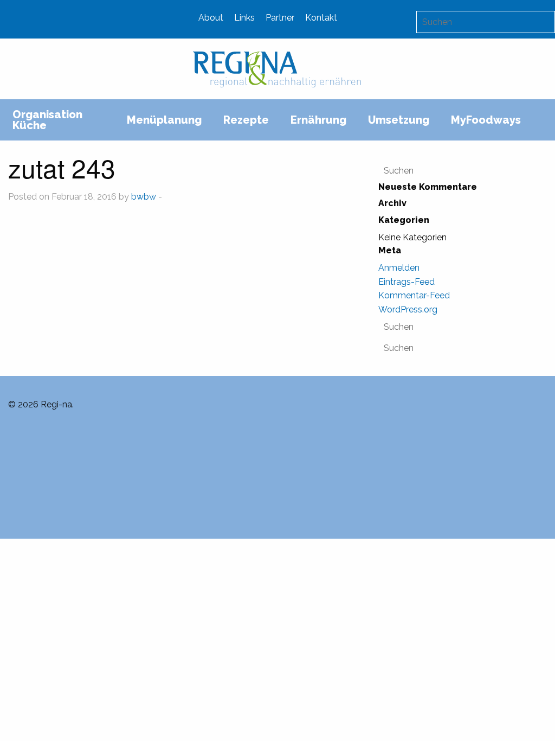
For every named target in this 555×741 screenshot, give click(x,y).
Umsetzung (398, 119)
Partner (280, 17)
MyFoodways (486, 119)
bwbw (143, 196)
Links (244, 17)
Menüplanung (164, 119)
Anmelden (399, 268)
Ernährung (318, 119)
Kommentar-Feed (414, 295)
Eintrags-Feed (406, 282)
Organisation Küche (47, 120)
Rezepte (246, 119)
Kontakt (321, 17)
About (210, 17)
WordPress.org (407, 309)
